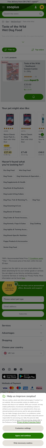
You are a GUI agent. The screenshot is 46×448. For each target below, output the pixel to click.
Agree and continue (23, 435)
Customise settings (23, 428)
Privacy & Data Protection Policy (29, 422)
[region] (23, 420)
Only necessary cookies (23, 443)
